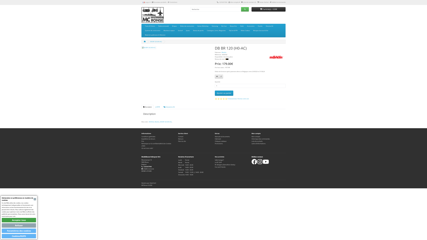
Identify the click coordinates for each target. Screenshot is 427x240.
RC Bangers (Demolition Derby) (225, 165)
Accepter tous (19, 220)
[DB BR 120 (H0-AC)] (148, 48)
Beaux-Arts (233, 26)
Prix (142, 141)
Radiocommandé (163, 26)
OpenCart (153, 183)
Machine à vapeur (169, 30)
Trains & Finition (150, 26)
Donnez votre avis (243, 99)
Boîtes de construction (187, 26)
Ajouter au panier (224, 93)
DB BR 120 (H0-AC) (156, 42)
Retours (180, 139)
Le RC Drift (218, 162)
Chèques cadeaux (221, 141)
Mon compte (256, 137)
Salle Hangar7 (219, 160)
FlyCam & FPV (233, 30)
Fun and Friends (220, 167)
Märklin (157, 122)
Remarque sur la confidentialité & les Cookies (156, 144)
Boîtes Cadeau (245, 30)
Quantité (217, 82)
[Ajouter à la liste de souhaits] (217, 76)
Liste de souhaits (257, 141)
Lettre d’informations (259, 144)
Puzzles (260, 26)
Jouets (188, 30)
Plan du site (182, 141)
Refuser (19, 225)
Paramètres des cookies (19, 230)
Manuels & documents (222, 137)
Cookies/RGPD (19, 236)
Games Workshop (202, 26)
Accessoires (251, 26)
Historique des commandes (261, 139)
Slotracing (215, 26)
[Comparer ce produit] (221, 76)
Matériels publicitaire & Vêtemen (155, 35)
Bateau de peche (198, 30)
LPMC (143, 146)
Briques (174, 26)
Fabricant (218, 139)
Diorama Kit (269, 26)
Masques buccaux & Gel (260, 30)
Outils (242, 26)
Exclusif (180, 30)
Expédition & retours (148, 139)
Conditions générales (148, 137)
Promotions (219, 144)
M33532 (151, 122)
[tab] (147, 107)
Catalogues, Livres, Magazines (216, 30)
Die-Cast (224, 26)
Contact (180, 137)
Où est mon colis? (147, 148)
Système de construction (152, 30)
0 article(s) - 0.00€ (269, 9)
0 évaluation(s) (232, 99)
